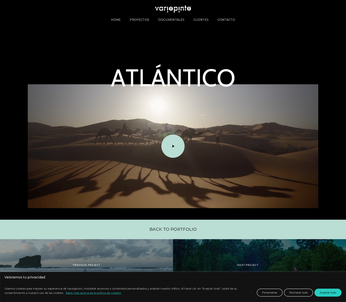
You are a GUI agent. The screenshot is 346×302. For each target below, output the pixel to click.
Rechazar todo (298, 292)
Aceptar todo (328, 292)
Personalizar (269, 292)
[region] (173, 287)
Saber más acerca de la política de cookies (93, 293)
